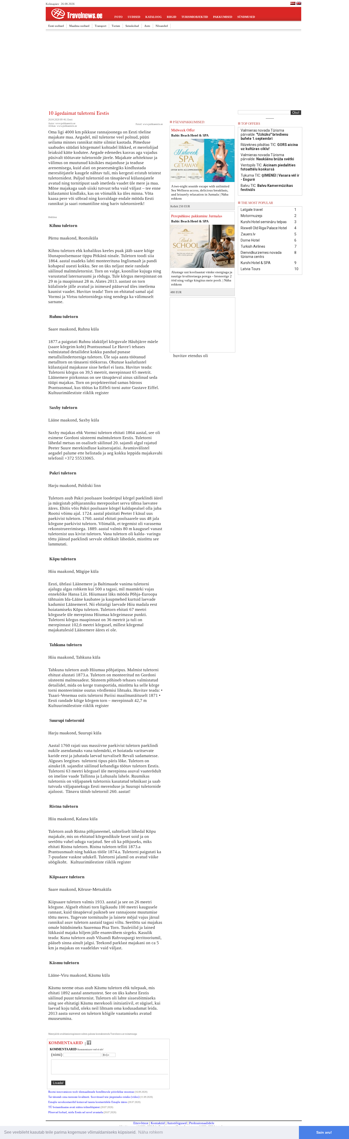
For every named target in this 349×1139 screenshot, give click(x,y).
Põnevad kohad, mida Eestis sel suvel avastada (75, 1112)
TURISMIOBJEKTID (194, 16)
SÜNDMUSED (246, 16)
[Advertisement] (173, 70)
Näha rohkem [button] (150, 1132)
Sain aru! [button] (324, 1132)
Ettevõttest (140, 1123)
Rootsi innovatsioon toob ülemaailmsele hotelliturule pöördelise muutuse (91, 1091)
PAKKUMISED (222, 16)
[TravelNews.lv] (292, 4)
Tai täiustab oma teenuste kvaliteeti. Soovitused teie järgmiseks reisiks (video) (93, 1097)
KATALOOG (153, 16)
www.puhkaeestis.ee (153, 124)
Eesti (70, 119)
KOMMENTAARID (66, 1042)
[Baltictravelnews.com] (298, 4)
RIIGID (171, 16)
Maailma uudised (79, 25)
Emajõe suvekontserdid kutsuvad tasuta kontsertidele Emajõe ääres (88, 1102)
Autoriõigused (177, 1123)
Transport (100, 25)
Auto (147, 25)
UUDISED (134, 16)
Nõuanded (162, 25)
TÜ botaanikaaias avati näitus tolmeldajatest (74, 1107)
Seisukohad (132, 25)
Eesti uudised (56, 25)
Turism (116, 25)
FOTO (118, 16)
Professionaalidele (201, 1123)
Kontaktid (158, 1123)
